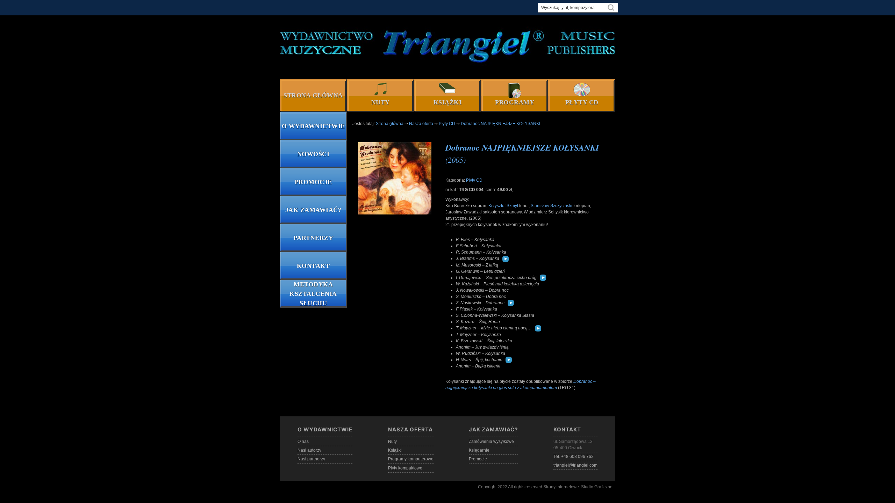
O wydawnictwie (313, 126)
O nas (303, 441)
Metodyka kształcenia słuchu (313, 294)
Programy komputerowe (411, 459)
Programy (514, 102)
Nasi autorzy (309, 450)
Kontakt (313, 265)
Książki (448, 102)
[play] (505, 259)
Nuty (380, 102)
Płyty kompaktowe (405, 468)
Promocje (313, 181)
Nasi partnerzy (311, 459)
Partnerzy (313, 237)
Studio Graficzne (597, 486)
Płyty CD (582, 102)
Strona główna (313, 95)
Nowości (313, 154)
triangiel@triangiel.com (575, 465)
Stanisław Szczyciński (551, 205)
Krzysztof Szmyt (503, 205)
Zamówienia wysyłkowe (491, 441)
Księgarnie (479, 450)
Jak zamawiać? (313, 209)
